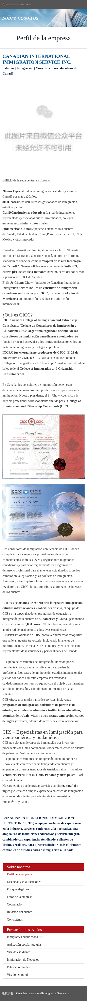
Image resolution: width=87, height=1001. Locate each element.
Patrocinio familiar (18, 967)
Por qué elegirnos (18, 889)
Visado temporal (17, 974)
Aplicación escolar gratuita (24, 944)
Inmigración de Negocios (23, 959)
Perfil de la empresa (19, 874)
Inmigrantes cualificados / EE (25, 937)
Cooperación (15, 904)
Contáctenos (15, 919)
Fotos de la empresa (19, 897)
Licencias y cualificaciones (24, 881)
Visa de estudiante (18, 952)
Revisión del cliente (19, 912)
